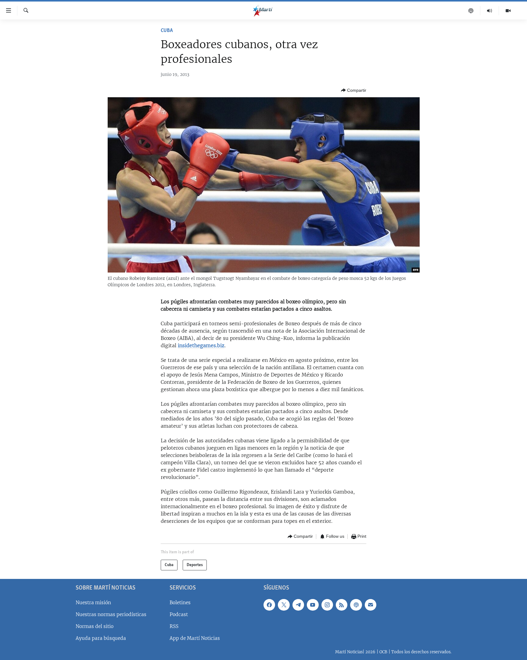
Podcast (179, 614)
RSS (174, 626)
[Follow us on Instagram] (327, 605)
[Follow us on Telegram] (298, 605)
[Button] (353, 90)
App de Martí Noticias (195, 638)
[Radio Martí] (489, 10)
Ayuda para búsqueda (101, 638)
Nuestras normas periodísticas (111, 614)
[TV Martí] (508, 10)
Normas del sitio (94, 626)
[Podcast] (471, 10)
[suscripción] (370, 605)
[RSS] (341, 605)
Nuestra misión (93, 602)
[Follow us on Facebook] (269, 605)
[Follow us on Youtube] (312, 605)
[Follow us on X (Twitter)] (283, 605)
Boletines (180, 602)
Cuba (167, 30)
